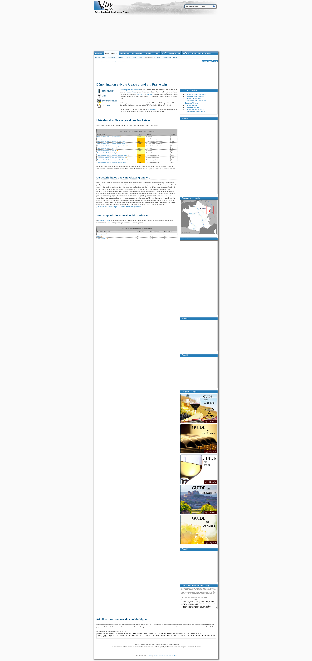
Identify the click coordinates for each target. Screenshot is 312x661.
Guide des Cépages (191, 105)
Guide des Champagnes (193, 99)
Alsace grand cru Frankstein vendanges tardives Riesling (111, 162)
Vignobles (111, 57)
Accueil (150, 655)
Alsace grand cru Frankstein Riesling (106, 153)
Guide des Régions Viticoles (194, 109)
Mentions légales (158, 655)
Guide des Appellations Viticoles (195, 112)
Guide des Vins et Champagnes (195, 94)
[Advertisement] (156, 33)
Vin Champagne (100, 57)
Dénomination (108, 91)
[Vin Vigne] (112, 13)
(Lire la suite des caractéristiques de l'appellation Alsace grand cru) (118, 207)
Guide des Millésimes (192, 103)
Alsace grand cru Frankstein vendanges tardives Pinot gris (112, 159)
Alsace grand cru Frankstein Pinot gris (107, 150)
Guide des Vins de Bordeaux (194, 96)
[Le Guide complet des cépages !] (198, 544)
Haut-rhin (150, 94)
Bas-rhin (139, 94)
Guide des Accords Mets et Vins (195, 101)
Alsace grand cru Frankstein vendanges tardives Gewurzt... (112, 155)
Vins (158, 57)
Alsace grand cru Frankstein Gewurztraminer (108, 136)
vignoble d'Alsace (131, 92)
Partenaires (167, 655)
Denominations (150, 57)
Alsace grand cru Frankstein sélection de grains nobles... (111, 139)
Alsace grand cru (153, 109)
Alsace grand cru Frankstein (130, 90)
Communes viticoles (170, 57)
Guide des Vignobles (192, 107)
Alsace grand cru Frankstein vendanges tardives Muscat (111, 157)
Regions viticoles (124, 57)
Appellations (137, 57)
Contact (174, 655)
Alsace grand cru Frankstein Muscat (106, 148)
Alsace (99, 236)
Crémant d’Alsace (101, 238)
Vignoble (106, 106)
